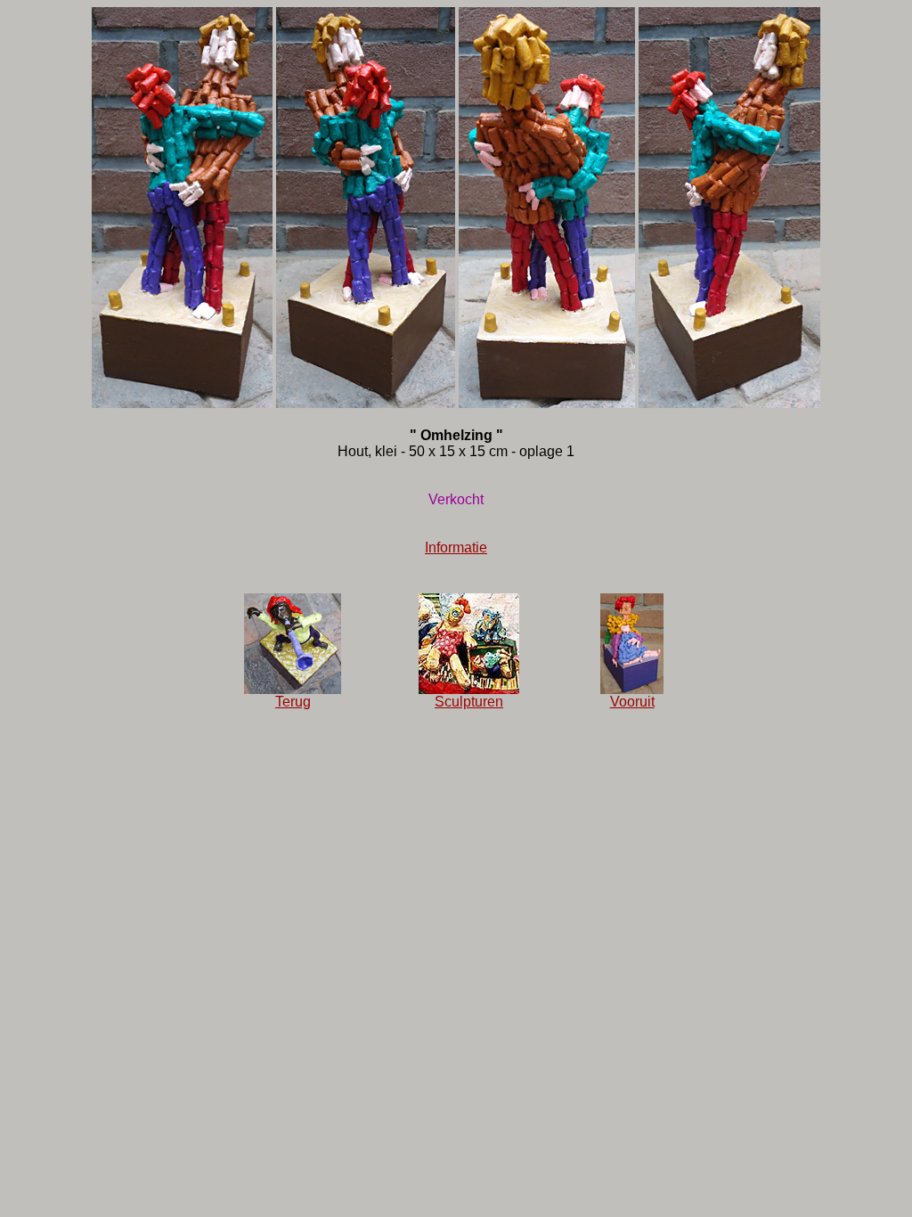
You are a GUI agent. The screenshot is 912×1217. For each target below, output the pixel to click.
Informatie (456, 547)
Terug (293, 701)
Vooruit (632, 701)
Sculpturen (469, 701)
